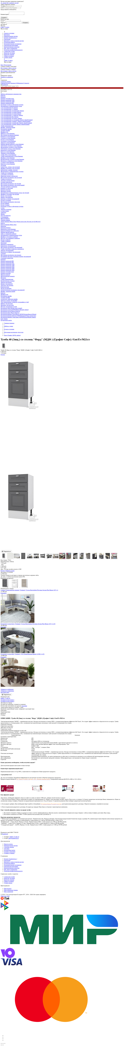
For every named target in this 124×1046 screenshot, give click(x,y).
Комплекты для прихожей (8, 246)
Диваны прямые (5, 220)
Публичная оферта (9, 42)
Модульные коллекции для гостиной (11, 177)
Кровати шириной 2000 (7, 270)
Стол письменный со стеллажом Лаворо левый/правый (17, 120)
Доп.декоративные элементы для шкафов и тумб (15, 302)
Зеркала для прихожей (7, 250)
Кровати (3, 97)
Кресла (3, 223)
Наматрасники (5, 287)
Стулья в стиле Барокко (7, 162)
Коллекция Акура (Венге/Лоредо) (10, 311)
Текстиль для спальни (7, 285)
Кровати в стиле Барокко (8, 136)
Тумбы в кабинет (6, 241)
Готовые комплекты (6, 182)
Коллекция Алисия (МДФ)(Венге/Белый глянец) (15, 309)
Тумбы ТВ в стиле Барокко (8, 154)
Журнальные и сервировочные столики (12, 171)
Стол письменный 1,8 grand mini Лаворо (12, 110)
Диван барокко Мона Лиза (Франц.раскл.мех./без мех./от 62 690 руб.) (21, 221)
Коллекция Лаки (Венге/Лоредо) (10, 312)
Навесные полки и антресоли (9, 176)
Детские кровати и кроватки (9, 186)
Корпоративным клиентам (11, 47)
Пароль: (3, 22)
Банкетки (3, 226)
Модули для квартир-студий (9, 306)
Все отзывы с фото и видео (8, 68)
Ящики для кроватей (7, 197)
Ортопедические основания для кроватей (13, 290)
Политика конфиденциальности (13, 50)
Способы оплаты (9, 847)
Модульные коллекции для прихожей (11, 247)
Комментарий (5, 14)
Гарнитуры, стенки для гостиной (10, 167)
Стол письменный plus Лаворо (9, 117)
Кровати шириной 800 (7, 103)
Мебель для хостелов (7, 303)
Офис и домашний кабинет (8, 233)
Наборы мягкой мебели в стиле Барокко (12, 144)
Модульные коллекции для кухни (10, 202)
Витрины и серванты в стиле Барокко (11, 161)
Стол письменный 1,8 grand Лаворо (11, 112)
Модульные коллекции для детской (11, 183)
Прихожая (3, 243)
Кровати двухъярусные (7, 98)
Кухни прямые (5, 203)
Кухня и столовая (6, 200)
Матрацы (3, 278)
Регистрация (7, 65)
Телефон (3, 6)
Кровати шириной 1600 (7, 101)
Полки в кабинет (5, 240)
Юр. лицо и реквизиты (10, 48)
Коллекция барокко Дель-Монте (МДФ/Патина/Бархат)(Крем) (18, 314)
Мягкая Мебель (5, 218)
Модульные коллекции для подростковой (12, 185)
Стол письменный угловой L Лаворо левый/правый (16, 121)
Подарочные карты (6, 320)
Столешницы (4, 217)
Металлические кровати (8, 276)
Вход (2, 65)
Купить (3, 354)
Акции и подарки (9, 33)
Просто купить (8, 844)
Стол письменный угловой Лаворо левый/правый (15, 124)
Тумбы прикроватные (7, 126)
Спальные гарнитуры (7, 258)
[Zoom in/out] (4, 1043)
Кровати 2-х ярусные (7, 188)
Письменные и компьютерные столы (11, 106)
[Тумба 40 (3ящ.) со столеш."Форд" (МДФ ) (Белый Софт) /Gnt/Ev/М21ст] (15, 587)
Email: (3, 21)
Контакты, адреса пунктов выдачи (14, 41)
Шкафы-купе (4, 132)
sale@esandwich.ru (13, 838)
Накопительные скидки (11, 36)
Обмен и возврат (9, 56)
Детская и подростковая (7, 180)
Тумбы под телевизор (7, 173)
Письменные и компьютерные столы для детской (15, 192)
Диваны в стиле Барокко (8, 153)
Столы (2, 208)
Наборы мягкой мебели (7, 232)
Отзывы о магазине (9, 851)
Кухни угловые (5, 205)
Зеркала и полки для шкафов (9, 300)
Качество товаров (9, 54)
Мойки (3, 214)
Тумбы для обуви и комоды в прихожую (12, 249)
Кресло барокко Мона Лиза (8, 224)
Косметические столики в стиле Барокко (12, 159)
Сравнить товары (6, 81)
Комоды (3, 95)
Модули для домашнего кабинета (10, 238)
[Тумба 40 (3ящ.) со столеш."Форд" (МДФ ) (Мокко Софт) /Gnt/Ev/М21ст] (24, 587)
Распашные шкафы (6, 129)
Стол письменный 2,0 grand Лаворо (11, 113)
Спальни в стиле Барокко (8, 138)
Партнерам (7, 39)
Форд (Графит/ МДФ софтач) (12, 335)
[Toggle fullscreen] (3, 1043)
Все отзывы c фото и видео (8, 71)
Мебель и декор (8, 326)
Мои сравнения (8, 891)
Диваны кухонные (6, 209)
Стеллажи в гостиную (7, 174)
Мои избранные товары (11, 890)
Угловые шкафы (5, 130)
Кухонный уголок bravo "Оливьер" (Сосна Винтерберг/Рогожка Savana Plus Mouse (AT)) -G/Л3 (28, 624)
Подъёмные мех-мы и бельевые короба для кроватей (16, 256)
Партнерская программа (11, 45)
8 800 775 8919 (5, 27)
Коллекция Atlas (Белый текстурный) (11, 308)
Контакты (7, 34)
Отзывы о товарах (9, 853)
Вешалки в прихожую (7, 244)
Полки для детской (6, 195)
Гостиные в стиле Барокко (8, 141)
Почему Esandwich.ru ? (10, 37)
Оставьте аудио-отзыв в (7, 700)
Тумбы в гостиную (6, 179)
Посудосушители (6, 215)
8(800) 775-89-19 (5, 698)
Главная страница (9, 323)
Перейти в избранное (7, 77)
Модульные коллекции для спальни (11, 255)
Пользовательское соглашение (12, 44)
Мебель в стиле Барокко (8, 133)
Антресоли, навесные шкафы (9, 299)
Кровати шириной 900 (7, 262)
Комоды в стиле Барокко (8, 164)
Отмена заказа (8, 57)
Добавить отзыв (9, 570)
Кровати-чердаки (6, 189)
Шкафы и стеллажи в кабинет (9, 236)
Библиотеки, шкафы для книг (9, 170)
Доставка (6, 848)
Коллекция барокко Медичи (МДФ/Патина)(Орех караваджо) (18, 315)
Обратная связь (5, 896)
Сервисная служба (9, 51)
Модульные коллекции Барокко (10, 135)
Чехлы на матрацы (6, 288)
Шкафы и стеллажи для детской (10, 194)
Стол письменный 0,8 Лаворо (9, 107)
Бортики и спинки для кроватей (10, 199)
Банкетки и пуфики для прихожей (10, 252)
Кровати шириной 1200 (7, 100)
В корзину (4, 593)
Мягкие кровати (5, 274)
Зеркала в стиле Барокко (8, 142)
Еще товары (4, 319)
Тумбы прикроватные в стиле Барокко (12, 156)
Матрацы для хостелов (7, 305)
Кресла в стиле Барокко (7, 151)
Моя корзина (7, 888)
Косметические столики (8, 281)
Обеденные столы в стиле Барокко (11, 148)
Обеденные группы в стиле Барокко (11, 145)
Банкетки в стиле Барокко (8, 150)
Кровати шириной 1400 (7, 265)
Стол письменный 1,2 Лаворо (9, 109)
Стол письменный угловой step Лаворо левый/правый (16, 123)
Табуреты (3, 212)
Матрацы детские (6, 191)
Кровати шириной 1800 (7, 268)
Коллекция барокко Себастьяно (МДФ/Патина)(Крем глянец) (18, 317)
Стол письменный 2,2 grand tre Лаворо (12, 115)
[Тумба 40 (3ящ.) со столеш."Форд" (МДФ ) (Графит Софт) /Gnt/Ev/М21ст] (21, 523)
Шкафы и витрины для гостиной (10, 168)
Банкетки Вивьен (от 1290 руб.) (10, 230)
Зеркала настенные (6, 282)
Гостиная (3, 165)
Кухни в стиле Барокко (7, 139)
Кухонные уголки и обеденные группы (12, 104)
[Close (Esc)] (1, 1043)
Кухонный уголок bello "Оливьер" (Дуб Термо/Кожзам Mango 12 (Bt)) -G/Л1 (22, 654)
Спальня (3, 253)
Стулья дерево (5, 211)
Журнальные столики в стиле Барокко (12, 147)
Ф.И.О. (3, 8)
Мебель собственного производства (11, 94)
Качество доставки (9, 53)
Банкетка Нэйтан (6, 227)
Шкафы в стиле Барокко (8, 158)
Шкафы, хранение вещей (8, 127)
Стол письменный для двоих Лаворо (11, 118)
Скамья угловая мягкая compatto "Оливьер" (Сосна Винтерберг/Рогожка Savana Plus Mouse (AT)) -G (29, 590)
